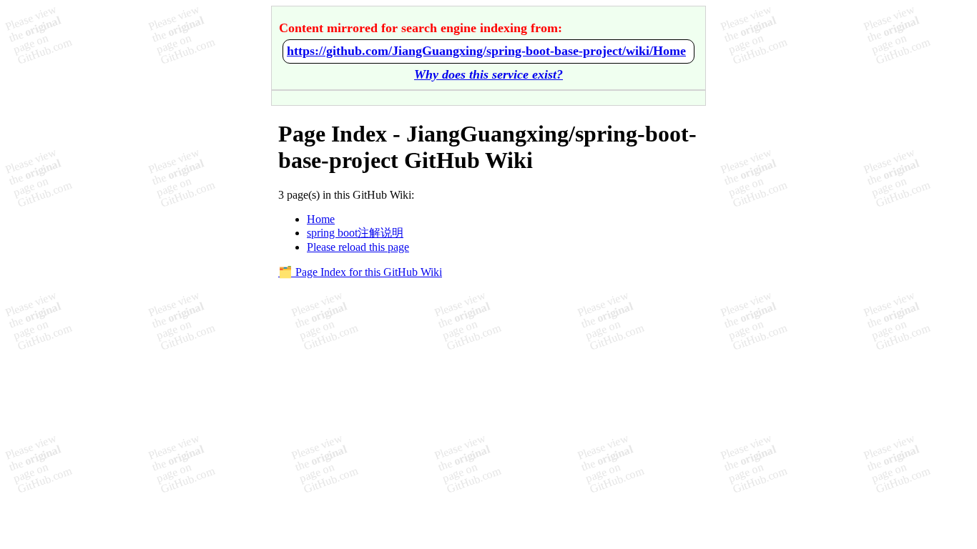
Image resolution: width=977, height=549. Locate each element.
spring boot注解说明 (355, 233)
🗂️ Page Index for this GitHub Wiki (360, 272)
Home (321, 219)
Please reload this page (358, 247)
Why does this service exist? (488, 74)
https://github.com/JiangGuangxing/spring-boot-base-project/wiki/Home (486, 51)
